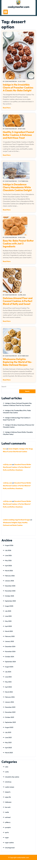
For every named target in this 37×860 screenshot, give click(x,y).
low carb (7, 807)
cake (6, 767)
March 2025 (9, 631)
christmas (8, 782)
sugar (7, 837)
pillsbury (7, 822)
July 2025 (8, 611)
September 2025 (10, 601)
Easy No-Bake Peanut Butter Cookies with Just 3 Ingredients (18, 243)
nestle (7, 812)
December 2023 (10, 707)
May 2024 (8, 682)
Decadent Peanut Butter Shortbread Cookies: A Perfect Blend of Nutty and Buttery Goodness (17, 467)
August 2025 (9, 606)
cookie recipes (9, 787)
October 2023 (9, 717)
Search (4, 386)
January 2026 (9, 581)
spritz (7, 832)
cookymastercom (11, 81)
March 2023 (9, 752)
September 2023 (10, 722)
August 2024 (9, 667)
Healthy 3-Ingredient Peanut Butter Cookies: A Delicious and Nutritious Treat (18, 134)
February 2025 (10, 636)
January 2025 (9, 641)
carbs (7, 772)
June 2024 (8, 677)
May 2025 (8, 621)
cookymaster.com (18, 6)
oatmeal (7, 817)
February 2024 (10, 697)
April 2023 (8, 747)
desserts (7, 792)
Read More (7, 108)
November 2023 (10, 712)
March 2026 (9, 571)
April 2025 (8, 626)
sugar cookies (9, 842)
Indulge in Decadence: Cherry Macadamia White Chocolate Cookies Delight (17, 187)
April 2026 (8, 565)
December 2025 (10, 586)
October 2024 (9, 656)
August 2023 (9, 727)
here (4, 449)
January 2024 (9, 702)
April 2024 (8, 687)
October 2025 (9, 596)
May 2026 (8, 560)
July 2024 (8, 672)
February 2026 (10, 576)
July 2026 (8, 550)
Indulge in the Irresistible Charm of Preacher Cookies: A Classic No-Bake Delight (18, 87)
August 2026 (9, 545)
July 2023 (8, 732)
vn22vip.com (7, 464)
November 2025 (10, 591)
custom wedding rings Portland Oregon (16, 520)
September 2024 (10, 662)
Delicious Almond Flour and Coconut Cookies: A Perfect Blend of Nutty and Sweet (17, 301)
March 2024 (9, 692)
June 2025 (8, 616)
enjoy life (8, 797)
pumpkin (8, 827)
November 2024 (10, 651)
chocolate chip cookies (12, 777)
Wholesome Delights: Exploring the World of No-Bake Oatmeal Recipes (17, 362)
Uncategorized (10, 848)
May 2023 (8, 742)
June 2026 (8, 555)
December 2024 (10, 646)
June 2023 (8, 737)
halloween (8, 802)
